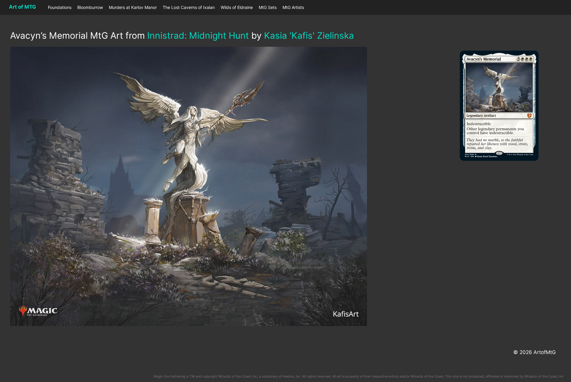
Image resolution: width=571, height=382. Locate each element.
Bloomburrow (90, 7)
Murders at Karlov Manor (133, 7)
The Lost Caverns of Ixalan (189, 7)
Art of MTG (22, 7)
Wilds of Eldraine (237, 7)
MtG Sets (268, 7)
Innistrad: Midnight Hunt (198, 35)
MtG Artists (293, 7)
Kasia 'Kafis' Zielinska (309, 35)
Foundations (59, 7)
